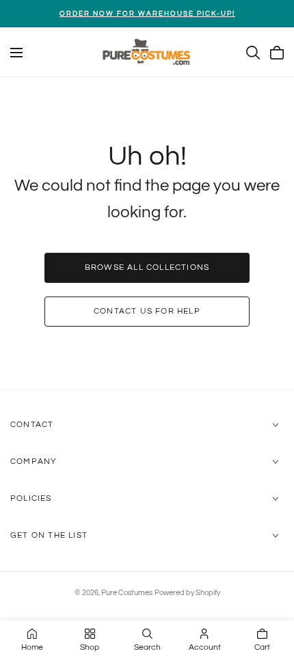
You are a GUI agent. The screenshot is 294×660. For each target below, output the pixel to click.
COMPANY (33, 461)
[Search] (253, 52)
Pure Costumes (126, 592)
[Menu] (16, 52)
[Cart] (277, 52)
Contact (31, 424)
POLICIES (31, 498)
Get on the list (49, 535)
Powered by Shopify (187, 592)
